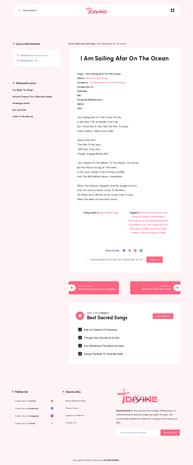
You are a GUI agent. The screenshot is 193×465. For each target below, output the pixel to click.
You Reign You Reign (22, 90)
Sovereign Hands (21, 103)
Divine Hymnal (152, 220)
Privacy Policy (72, 408)
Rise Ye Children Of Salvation (100, 329)
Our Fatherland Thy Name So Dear (104, 345)
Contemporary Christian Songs (107, 82)
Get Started (170, 432)
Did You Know (19, 110)
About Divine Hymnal (75, 401)
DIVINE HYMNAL (111, 460)
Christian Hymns (149, 212)
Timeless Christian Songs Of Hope (148, 233)
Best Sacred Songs (85, 43)
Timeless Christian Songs (153, 229)
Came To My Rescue (23, 116)
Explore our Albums (75, 415)
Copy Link (155, 259)
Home (71, 43)
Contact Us (71, 422)
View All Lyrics (163, 316)
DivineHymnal (123, 410)
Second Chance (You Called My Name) (32, 96)
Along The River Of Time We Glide (103, 353)
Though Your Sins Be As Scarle (101, 337)
